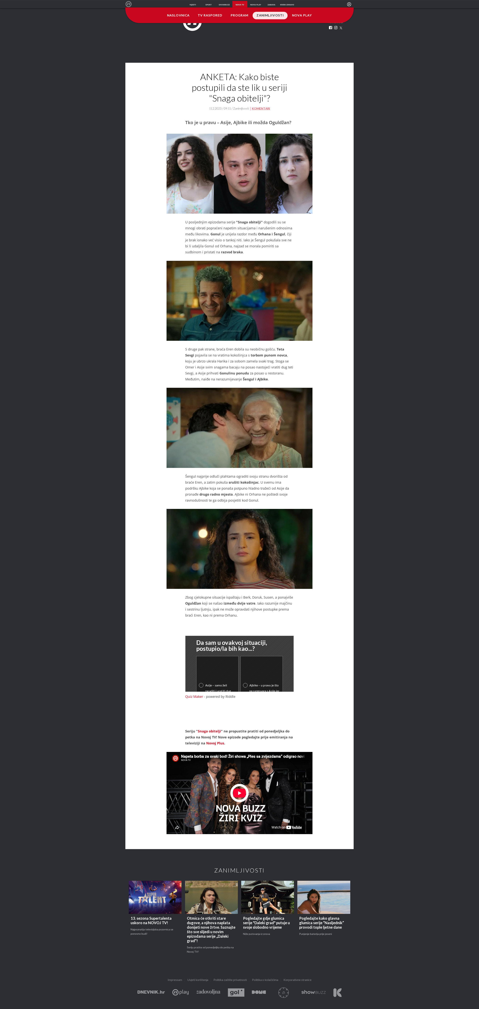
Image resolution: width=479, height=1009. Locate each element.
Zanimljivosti (270, 15)
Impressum (175, 980)
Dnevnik (151, 992)
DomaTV (259, 992)
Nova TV (130, 4)
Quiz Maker (194, 696)
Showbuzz (313, 992)
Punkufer (283, 992)
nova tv (240, 4)
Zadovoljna (208, 992)
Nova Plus (180, 992)
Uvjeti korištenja (197, 980)
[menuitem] (349, 4)
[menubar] (349, 4)
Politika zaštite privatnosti (230, 980)
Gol (236, 992)
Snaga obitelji (209, 731)
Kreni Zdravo (337, 992)
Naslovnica (178, 15)
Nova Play (302, 15)
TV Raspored (210, 15)
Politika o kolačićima (265, 980)
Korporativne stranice (297, 980)
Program (239, 15)
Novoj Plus (215, 743)
